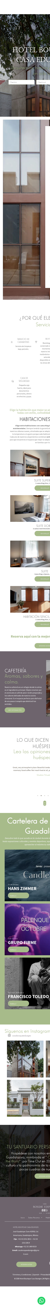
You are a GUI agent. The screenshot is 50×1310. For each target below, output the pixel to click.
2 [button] (41, 795)
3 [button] (44, 795)
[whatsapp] (41, 1301)
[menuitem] (23, 1217)
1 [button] (38, 795)
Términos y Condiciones (21, 1274)
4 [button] (48, 795)
